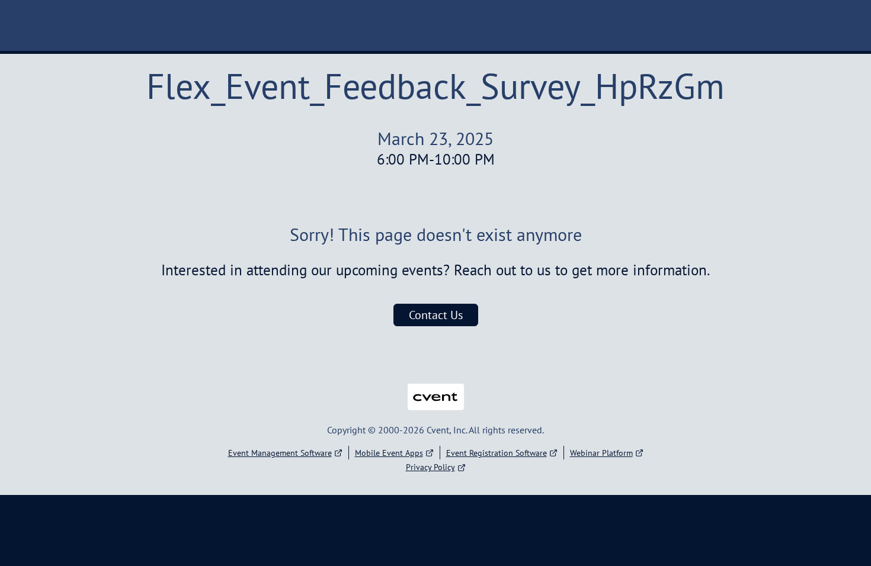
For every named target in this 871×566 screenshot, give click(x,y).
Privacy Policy (430, 467)
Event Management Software (280, 453)
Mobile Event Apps (389, 453)
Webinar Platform (601, 453)
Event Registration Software (496, 453)
